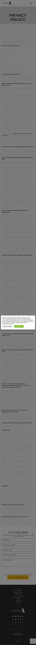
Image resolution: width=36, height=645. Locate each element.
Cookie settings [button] (7, 326)
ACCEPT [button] (19, 326)
